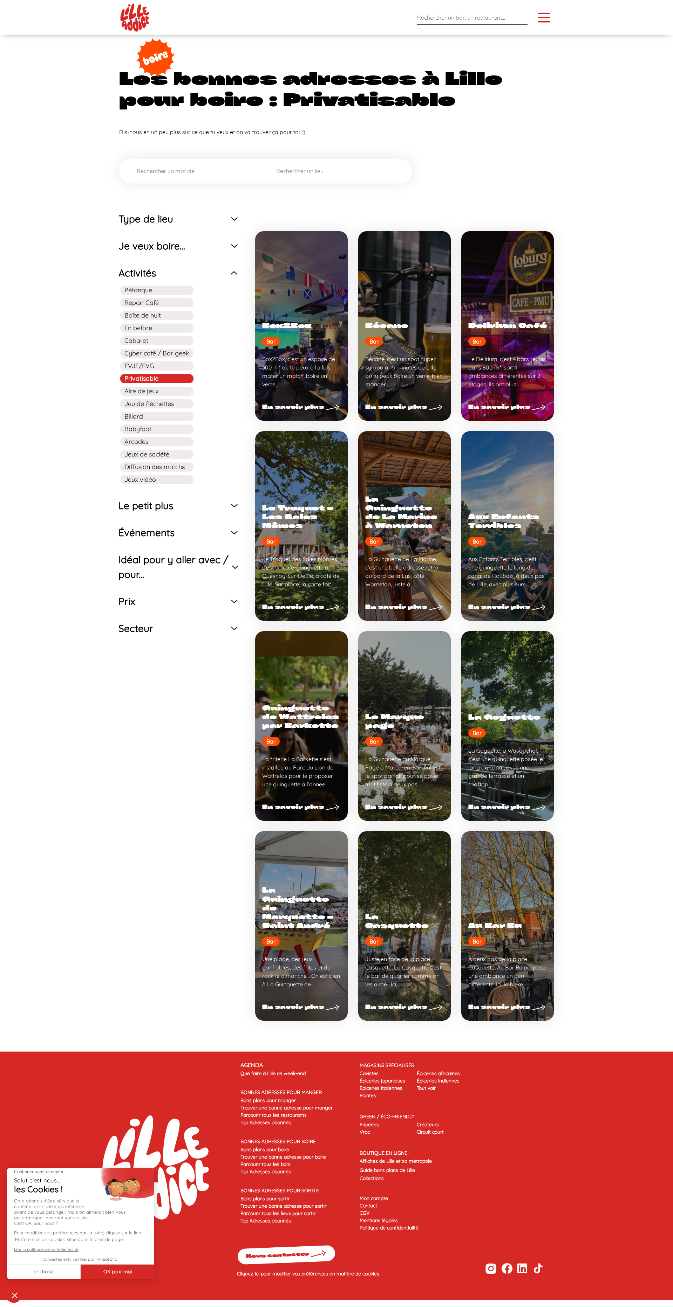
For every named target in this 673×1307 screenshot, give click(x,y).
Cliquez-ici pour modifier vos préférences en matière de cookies (308, 1274)
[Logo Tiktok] (538, 1268)
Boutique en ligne (383, 1153)
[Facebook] (506, 1268)
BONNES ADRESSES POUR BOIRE (278, 1141)
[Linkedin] (522, 1268)
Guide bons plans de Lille (387, 1170)
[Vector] (490, 1268)
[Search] (521, 17)
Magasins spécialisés (387, 1065)
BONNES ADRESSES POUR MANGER (281, 1092)
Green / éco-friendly (387, 1116)
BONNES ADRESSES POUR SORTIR (279, 1190)
